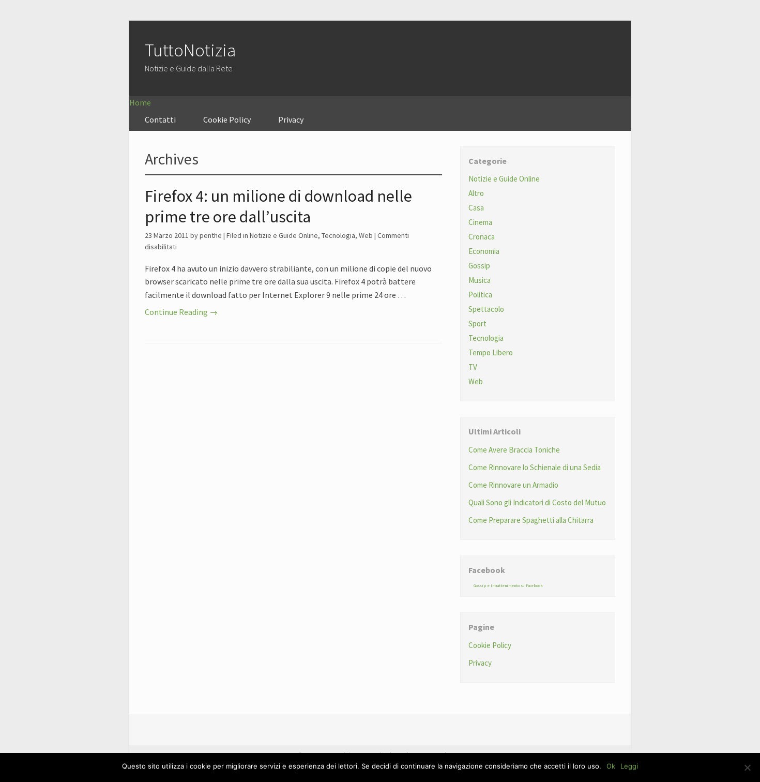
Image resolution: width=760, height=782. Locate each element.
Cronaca (481, 237)
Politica (480, 294)
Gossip (479, 265)
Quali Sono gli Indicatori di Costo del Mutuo (537, 502)
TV (472, 367)
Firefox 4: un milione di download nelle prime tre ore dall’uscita (278, 206)
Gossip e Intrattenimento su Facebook (508, 585)
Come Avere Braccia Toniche (514, 450)
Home (140, 102)
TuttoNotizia (190, 50)
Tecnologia (338, 235)
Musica (479, 280)
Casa (476, 208)
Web (366, 235)
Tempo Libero (490, 352)
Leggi (629, 766)
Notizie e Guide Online (284, 235)
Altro (476, 193)
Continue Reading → (181, 312)
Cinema (480, 222)
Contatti (160, 119)
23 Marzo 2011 (167, 235)
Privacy (290, 119)
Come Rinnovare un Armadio (513, 485)
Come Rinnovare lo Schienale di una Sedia (534, 467)
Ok (610, 766)
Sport (477, 323)
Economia (483, 251)
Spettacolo (486, 309)
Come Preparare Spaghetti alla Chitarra (531, 520)
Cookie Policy (227, 119)
